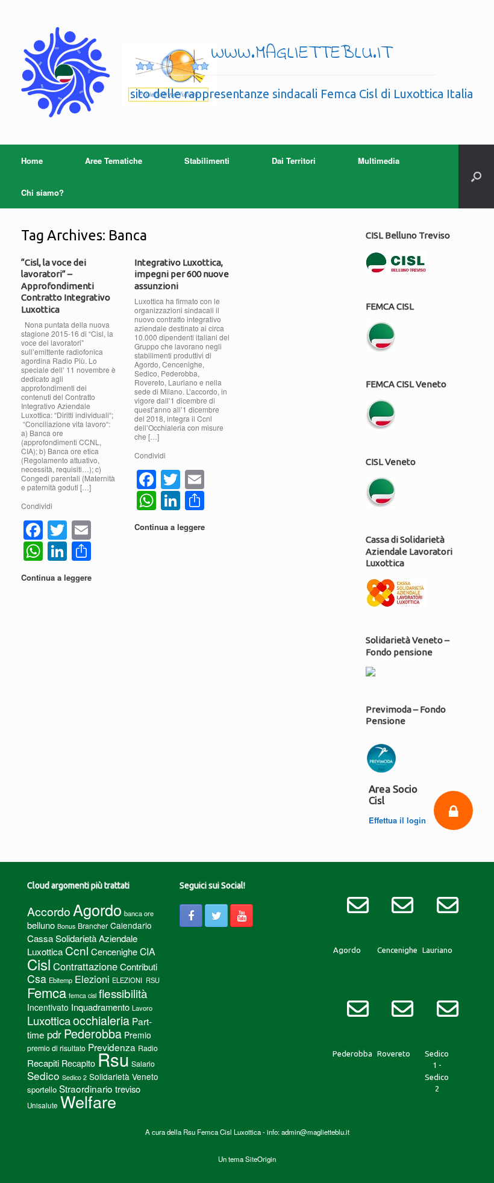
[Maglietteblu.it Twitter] (216, 915)
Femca (46, 992)
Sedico (43, 1075)
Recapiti (43, 1063)
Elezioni (92, 979)
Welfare (88, 1101)
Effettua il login (397, 820)
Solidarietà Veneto (123, 1076)
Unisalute (42, 1105)
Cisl (39, 964)
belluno (41, 925)
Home (32, 160)
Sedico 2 (74, 1077)
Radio (148, 1048)
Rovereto (393, 1053)
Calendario (131, 925)
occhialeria (101, 1020)
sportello (42, 1089)
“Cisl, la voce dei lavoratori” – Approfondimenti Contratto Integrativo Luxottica (65, 285)
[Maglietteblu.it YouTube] (241, 915)
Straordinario (86, 1088)
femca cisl (82, 995)
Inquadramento (100, 1006)
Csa (36, 978)
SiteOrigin (260, 1159)
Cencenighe (114, 951)
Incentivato (48, 1007)
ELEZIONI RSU (136, 980)
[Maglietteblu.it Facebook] (191, 915)
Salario (143, 1063)
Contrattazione (85, 966)
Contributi (138, 966)
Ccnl (77, 950)
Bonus (66, 926)
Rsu (113, 1059)
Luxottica (48, 1020)
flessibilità (123, 993)
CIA (147, 951)
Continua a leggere (57, 577)
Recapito (78, 1063)
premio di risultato (56, 1048)
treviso (127, 1088)
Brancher (93, 925)
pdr (54, 1034)
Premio (137, 1035)
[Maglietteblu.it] (119, 72)
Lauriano (437, 950)
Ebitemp (60, 980)
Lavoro (142, 1008)
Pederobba (93, 1033)
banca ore (139, 913)
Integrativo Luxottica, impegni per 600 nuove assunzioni (181, 274)
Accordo (48, 911)
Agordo (97, 909)
